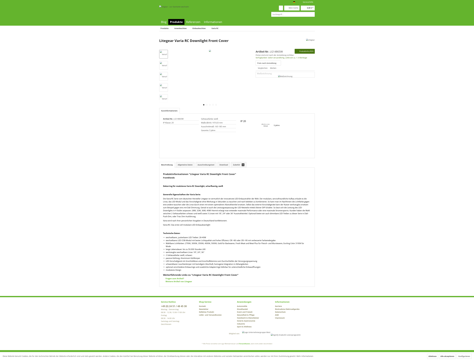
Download (223, 165)
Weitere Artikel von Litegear (178, 281)
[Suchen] (312, 14)
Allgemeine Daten (185, 165)
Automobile (242, 306)
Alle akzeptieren (447, 356)
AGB (277, 315)
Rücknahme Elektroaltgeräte (287, 309)
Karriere (278, 306)
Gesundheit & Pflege (245, 315)
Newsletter (203, 309)
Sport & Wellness (244, 326)
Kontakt (202, 306)
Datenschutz (280, 312)
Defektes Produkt (206, 312)
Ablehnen (432, 356)
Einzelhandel (242, 309)
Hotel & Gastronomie (246, 321)
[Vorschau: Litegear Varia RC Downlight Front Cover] (163, 54)
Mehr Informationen (304, 356)
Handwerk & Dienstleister (248, 318)
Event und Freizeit (244, 312)
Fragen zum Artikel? (174, 278)
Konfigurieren (464, 356)
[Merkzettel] (281, 8)
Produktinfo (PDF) (306, 51)
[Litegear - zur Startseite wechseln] (174, 11)
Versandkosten (244, 344)
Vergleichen (262, 68)
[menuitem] (293, 14)
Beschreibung (167, 165)
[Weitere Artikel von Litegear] (310, 43)
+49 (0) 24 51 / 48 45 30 (174, 306)
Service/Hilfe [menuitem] (308, 2)
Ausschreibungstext (206, 165)
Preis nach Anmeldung (266, 63)
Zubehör (238, 165)
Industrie (241, 324)
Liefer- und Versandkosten (210, 315)
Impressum (280, 318)
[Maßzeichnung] (285, 76)
